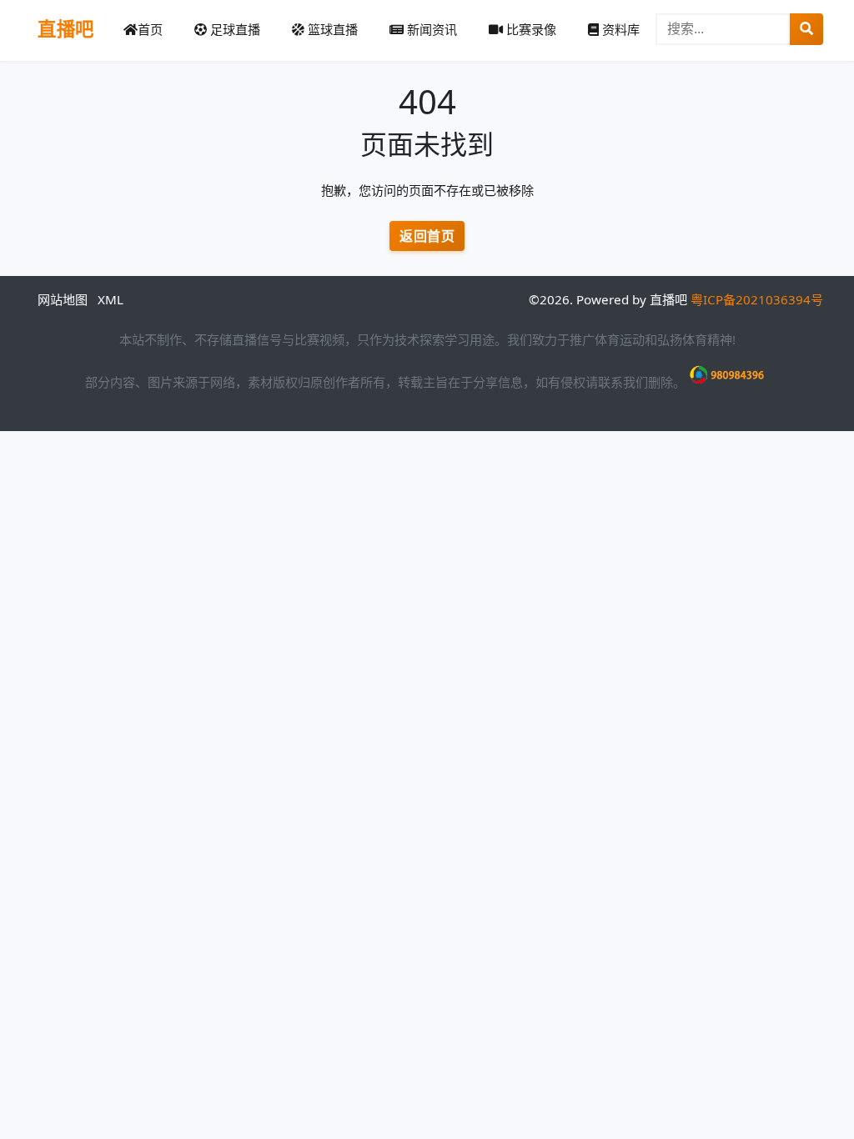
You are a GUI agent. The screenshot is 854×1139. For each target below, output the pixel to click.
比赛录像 (529, 29)
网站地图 (63, 299)
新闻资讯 (430, 29)
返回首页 (427, 236)
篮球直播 (331, 29)
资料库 (619, 29)
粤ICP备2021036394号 (757, 299)
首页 (150, 29)
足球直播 (233, 29)
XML (110, 299)
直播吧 (66, 29)
